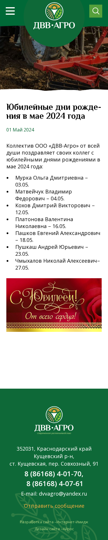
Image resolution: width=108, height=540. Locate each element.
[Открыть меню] (10, 11)
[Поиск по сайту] (95, 11)
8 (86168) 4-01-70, (54, 473)
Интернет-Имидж (72, 521)
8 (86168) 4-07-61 (54, 483)
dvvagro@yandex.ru (62, 493)
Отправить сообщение (54, 505)
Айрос (68, 528)
